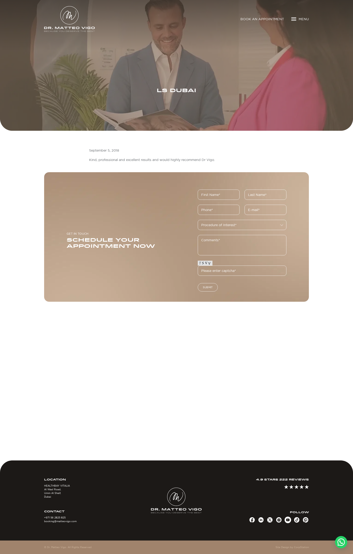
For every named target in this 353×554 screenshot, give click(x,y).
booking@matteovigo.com (60, 521)
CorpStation (301, 547)
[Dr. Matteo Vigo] (75, 19)
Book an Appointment (262, 19)
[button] (341, 542)
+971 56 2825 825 (55, 517)
